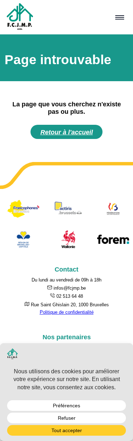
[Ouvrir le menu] (119, 17)
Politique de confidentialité (67, 312)
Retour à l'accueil (66, 132)
